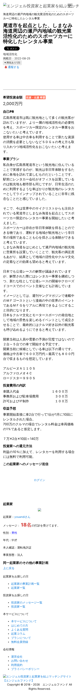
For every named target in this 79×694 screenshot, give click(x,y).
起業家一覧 (18, 587)
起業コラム (18, 633)
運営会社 (16, 656)
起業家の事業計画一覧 (25, 583)
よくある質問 (19, 629)
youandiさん (22, 516)
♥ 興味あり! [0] (12, 62)
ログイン (39, 480)
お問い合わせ (19, 660)
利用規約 (16, 665)
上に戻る (8, 568)
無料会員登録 (19, 641)
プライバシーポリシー (25, 669)
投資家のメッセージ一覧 (26, 602)
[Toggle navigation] (70, 6)
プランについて (21, 637)
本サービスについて (24, 621)
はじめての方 (19, 625)
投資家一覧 (18, 606)
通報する (13, 67)
